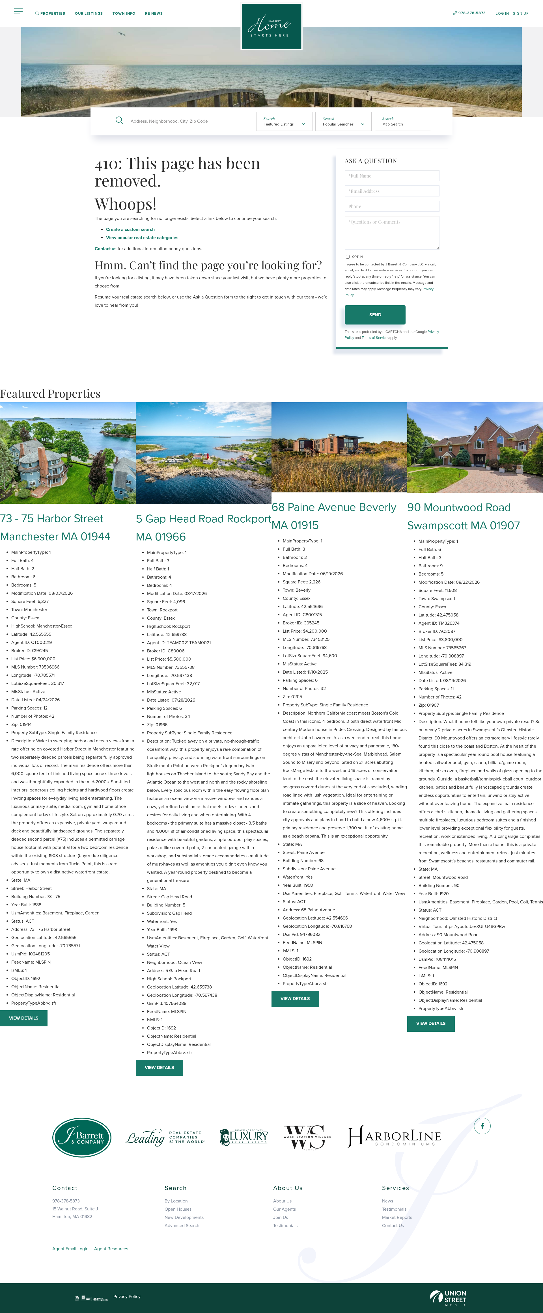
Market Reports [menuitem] (397, 1217)
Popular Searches (338, 124)
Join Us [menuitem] (280, 1217)
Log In (502, 13)
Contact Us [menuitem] (393, 1225)
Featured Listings (279, 124)
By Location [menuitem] (176, 1201)
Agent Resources (111, 1249)
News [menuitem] (387, 1201)
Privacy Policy (127, 1296)
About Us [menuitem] (282, 1201)
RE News (154, 13)
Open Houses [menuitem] (178, 1209)
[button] (119, 121)
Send (375, 315)
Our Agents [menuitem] (284, 1209)
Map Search (392, 124)
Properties (52, 13)
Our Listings (89, 13)
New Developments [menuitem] (184, 1217)
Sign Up (521, 13)
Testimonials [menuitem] (285, 1225)
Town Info (124, 13)
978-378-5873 (472, 13)
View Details (23, 1018)
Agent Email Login (70, 1249)
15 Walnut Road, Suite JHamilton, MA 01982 (75, 1212)
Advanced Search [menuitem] (182, 1225)
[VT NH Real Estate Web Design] (448, 1298)
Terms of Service (374, 338)
